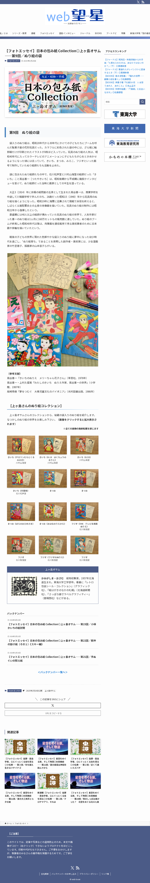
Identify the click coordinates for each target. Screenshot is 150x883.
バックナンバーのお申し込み (64, 873)
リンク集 (105, 873)
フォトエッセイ (13, 61)
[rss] (143, 2)
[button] (53, 705)
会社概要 (45, 873)
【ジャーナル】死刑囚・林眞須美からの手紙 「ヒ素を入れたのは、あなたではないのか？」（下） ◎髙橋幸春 (124, 63)
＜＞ (53, 672)
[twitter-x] (138, 2)
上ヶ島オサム (50, 690)
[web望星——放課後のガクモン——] (75, 16)
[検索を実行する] (142, 102)
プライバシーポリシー (88, 873)
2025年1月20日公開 (34, 690)
